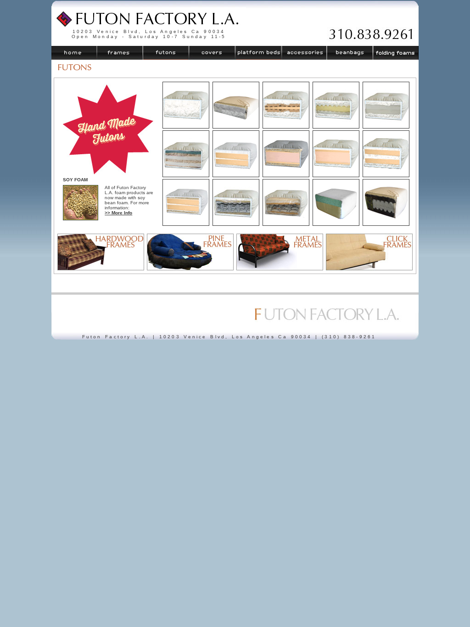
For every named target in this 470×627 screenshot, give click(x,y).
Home (74, 53)
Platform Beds (258, 53)
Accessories (303, 53)
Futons (166, 53)
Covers (212, 53)
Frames (120, 53)
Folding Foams (395, 53)
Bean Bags (349, 53)
